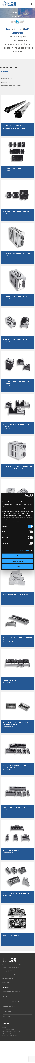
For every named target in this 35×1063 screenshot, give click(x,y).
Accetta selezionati (17, 561)
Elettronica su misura (11, 991)
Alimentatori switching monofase (16, 211)
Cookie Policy (6, 982)
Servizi (5, 996)
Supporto (6, 1017)
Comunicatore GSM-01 (11, 936)
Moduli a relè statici (11, 680)
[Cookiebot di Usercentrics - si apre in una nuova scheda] (25, 495)
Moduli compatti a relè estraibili (16, 893)
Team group (7, 1012)
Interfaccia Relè (5, 82)
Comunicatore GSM (6, 78)
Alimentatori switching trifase (15, 168)
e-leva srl (12, 975)
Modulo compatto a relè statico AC (17, 595)
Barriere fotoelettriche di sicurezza (11, 85)
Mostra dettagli (25, 550)
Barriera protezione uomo (13, 126)
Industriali (5, 71)
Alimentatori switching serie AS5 (15, 339)
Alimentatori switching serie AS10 (16, 296)
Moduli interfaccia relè (12, 850)
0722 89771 (8, 1033)
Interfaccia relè (8, 597)
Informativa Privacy (7, 978)
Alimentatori (4, 75)
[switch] (30, 532)
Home (12, 16)
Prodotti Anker (9, 1007)
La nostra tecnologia (11, 1001)
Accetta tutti (17, 556)
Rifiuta (17, 566)
